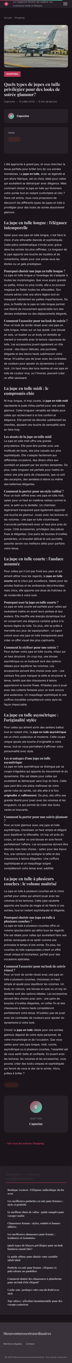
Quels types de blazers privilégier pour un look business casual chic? (35, 1247)
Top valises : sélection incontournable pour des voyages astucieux (35, 1302)
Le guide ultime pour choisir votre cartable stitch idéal (33, 1258)
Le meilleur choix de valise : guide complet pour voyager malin (36, 1213)
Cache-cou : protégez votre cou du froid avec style (33, 1291)
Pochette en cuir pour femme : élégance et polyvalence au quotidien (32, 1269)
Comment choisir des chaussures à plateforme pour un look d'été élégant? (35, 1280)
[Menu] (65, 4)
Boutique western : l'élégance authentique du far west (36, 1191)
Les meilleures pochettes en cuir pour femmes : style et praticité (35, 1202)
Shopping (19, 17)
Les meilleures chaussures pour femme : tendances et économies (31, 1236)
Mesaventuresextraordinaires (27, 1333)
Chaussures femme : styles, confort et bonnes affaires (34, 1225)
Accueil (8, 17)
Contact (30, 1343)
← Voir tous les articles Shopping (24, 1143)
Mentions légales (12, 1343)
